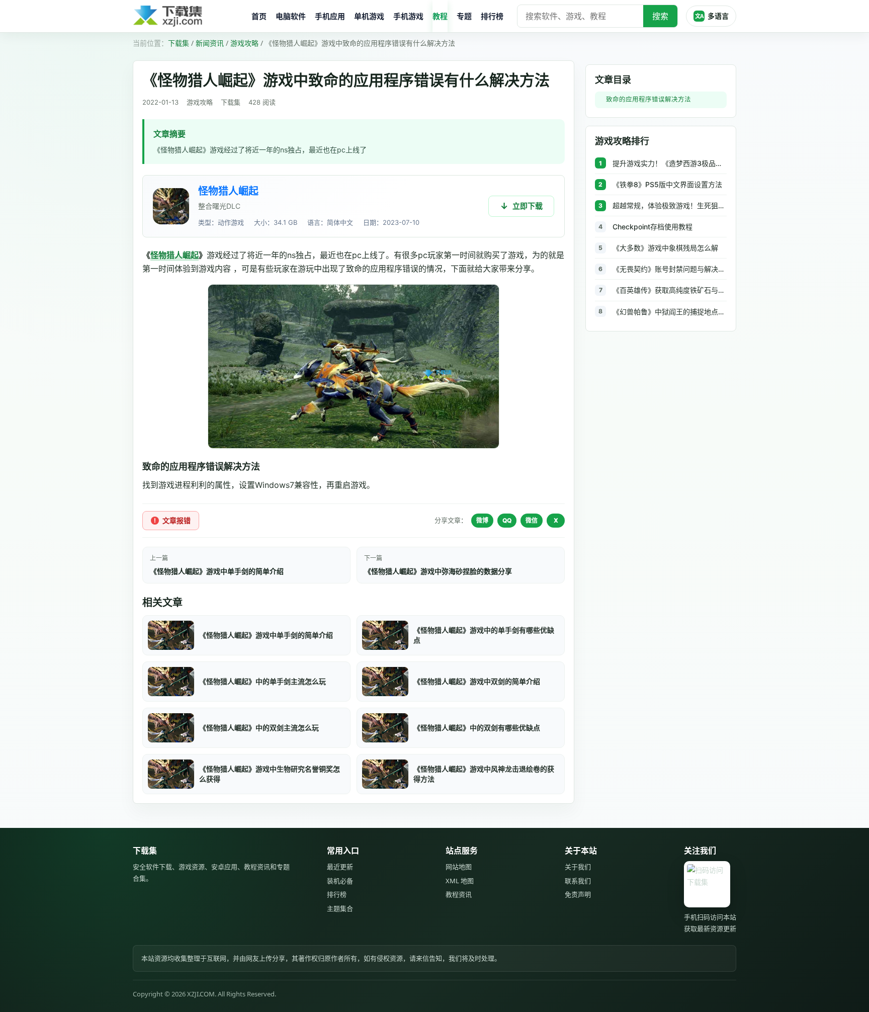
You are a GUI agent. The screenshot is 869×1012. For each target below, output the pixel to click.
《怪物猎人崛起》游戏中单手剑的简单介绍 (217, 571)
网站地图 (459, 866)
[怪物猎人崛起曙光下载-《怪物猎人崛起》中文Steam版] (171, 206)
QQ (506, 520)
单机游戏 (369, 16)
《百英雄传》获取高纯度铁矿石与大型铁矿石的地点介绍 (670, 290)
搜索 (660, 16)
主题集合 (340, 908)
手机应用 (330, 16)
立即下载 (527, 206)
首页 (259, 16)
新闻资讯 (210, 43)
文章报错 (176, 520)
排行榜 (492, 16)
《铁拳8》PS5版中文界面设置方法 (667, 184)
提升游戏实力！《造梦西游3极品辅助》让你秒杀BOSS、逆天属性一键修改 (670, 163)
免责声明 (578, 894)
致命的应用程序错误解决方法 (648, 99)
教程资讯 (459, 894)
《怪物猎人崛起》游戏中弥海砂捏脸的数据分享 (438, 571)
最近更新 (340, 866)
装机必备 (340, 880)
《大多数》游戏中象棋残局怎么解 (665, 247)
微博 (482, 520)
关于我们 (578, 866)
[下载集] (188, 16)
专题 (464, 16)
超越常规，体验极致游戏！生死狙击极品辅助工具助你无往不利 (670, 205)
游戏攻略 (244, 43)
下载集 (178, 43)
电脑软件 (291, 16)
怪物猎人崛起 (228, 191)
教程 (440, 16)
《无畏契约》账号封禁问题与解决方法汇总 (670, 269)
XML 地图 (460, 880)
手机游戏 (408, 16)
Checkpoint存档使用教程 (652, 226)
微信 (532, 520)
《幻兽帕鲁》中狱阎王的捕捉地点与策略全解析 (670, 311)
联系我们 (578, 880)
